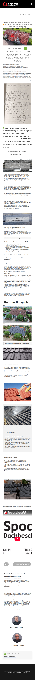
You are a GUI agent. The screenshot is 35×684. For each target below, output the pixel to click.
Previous (23, 14)
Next (29, 14)
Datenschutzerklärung (13, 672)
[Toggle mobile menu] (31, 4)
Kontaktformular (23, 672)
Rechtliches (27, 671)
